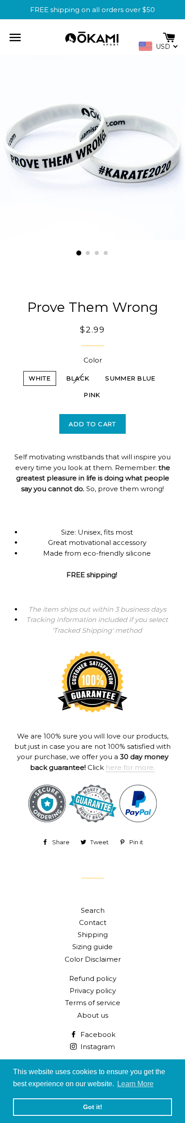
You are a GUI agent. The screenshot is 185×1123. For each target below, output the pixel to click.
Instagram (97, 1046)
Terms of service (92, 1002)
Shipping (93, 934)
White (40, 378)
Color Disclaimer (93, 959)
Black (78, 378)
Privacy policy (93, 990)
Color (93, 360)
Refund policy (92, 978)
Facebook (97, 1034)
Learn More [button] (135, 1084)
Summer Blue (130, 378)
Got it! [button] (92, 1106)
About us (92, 1015)
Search (93, 910)
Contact (92, 922)
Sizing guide (92, 946)
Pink (92, 394)
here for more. (130, 767)
